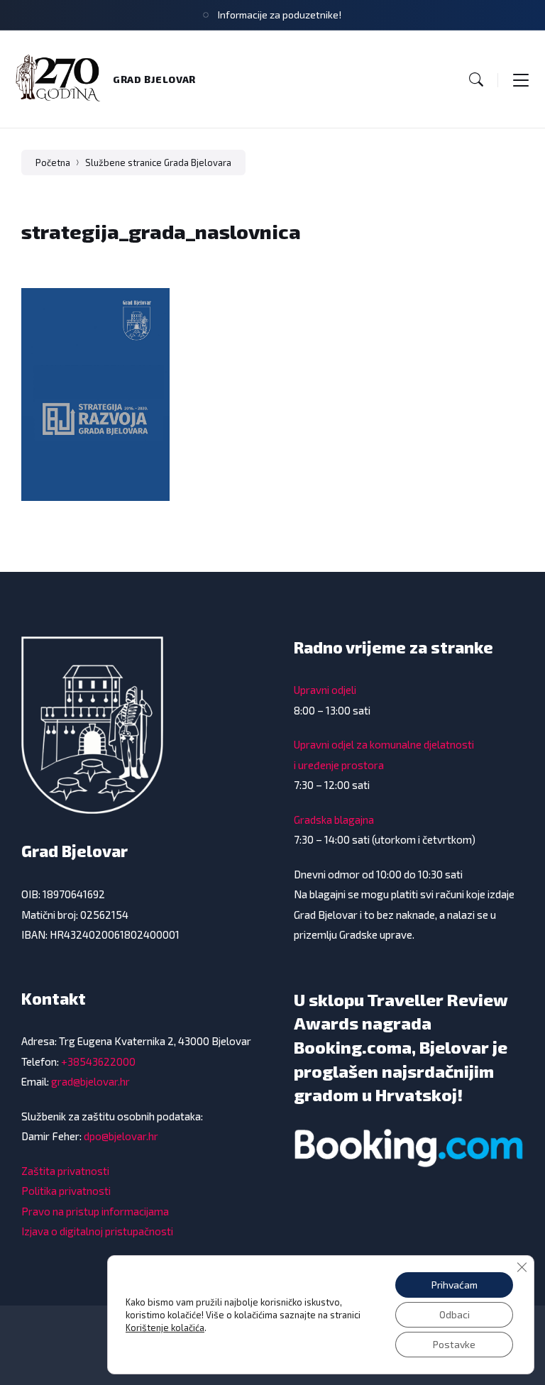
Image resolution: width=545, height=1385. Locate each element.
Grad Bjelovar (154, 79)
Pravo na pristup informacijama (95, 1211)
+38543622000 (98, 1061)
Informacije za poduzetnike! (279, 15)
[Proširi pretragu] (476, 79)
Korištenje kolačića (165, 1327)
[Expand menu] (521, 79)
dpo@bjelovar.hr (121, 1136)
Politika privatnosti (66, 1190)
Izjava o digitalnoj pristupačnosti (97, 1231)
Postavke (454, 1344)
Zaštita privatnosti (65, 1170)
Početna (52, 162)
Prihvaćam (454, 1285)
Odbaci (454, 1314)
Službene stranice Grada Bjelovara (158, 162)
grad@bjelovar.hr (90, 1081)
